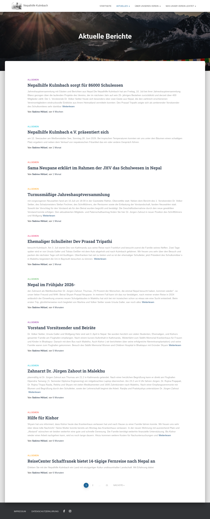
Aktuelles (122, 6)
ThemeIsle (193, 511)
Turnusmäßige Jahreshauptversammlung (69, 194)
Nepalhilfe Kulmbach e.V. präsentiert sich (68, 132)
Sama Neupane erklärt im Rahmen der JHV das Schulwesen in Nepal (95, 168)
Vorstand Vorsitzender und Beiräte (61, 327)
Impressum (20, 511)
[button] (129, 6)
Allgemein (33, 80)
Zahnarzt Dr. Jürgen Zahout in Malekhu (66, 371)
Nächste (118, 485)
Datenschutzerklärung (45, 511)
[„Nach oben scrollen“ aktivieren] (203, 512)
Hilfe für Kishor (43, 417)
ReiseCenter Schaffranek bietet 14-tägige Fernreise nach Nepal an (91, 461)
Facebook (64, 511)
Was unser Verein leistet (180, 6)
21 (107, 485)
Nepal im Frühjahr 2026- (51, 284)
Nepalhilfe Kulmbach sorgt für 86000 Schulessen (75, 85)
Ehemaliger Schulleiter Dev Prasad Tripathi (70, 241)
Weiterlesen (68, 106)
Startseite (105, 6)
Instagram (70, 511)
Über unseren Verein (147, 6)
